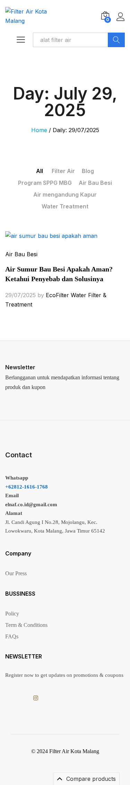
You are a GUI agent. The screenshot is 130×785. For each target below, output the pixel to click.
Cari (116, 40)
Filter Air (63, 170)
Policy (12, 613)
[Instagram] (35, 698)
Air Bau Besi (95, 182)
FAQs (11, 636)
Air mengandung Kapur (65, 194)
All (39, 170)
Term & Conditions (26, 625)
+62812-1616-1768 (26, 487)
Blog (88, 170)
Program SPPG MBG (45, 182)
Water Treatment (65, 206)
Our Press (16, 573)
